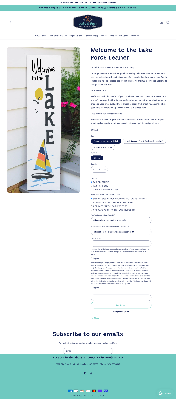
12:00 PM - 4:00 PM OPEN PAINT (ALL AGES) (113, 202)
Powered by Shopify (98, 396)
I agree (96, 258)
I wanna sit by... (96, 238)
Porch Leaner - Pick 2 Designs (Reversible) (144, 141)
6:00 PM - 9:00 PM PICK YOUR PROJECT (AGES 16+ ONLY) (120, 198)
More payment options (121, 312)
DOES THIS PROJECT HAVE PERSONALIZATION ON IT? (110, 227)
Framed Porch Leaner (103, 147)
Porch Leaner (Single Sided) (106, 141)
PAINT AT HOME (100, 185)
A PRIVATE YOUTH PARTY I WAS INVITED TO (114, 209)
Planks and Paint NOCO (84, 396)
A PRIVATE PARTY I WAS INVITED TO (110, 206)
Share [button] (96, 318)
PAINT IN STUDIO (101, 182)
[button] (10, 22)
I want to (94, 178)
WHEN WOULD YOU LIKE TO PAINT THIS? (105, 195)
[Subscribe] (110, 351)
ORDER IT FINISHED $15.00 (105, 189)
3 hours (97, 158)
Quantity (94, 164)
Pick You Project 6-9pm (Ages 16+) (103, 215)
